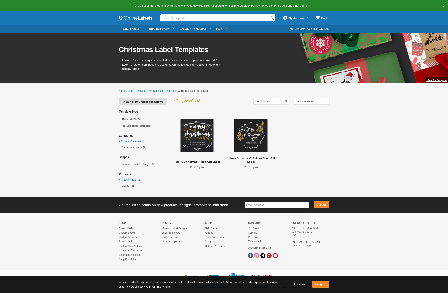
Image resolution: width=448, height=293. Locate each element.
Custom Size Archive (130, 246)
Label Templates (137, 90)
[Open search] (272, 18)
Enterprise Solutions (130, 254)
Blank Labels (130, 29)
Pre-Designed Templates (162, 90)
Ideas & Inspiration (172, 241)
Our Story (253, 228)
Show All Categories (131, 141)
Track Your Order (214, 237)
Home (122, 90)
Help (219, 29)
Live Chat (300, 28)
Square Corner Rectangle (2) (138, 164)
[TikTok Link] (263, 255)
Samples (210, 241)
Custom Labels (159, 29)
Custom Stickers (128, 237)
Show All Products (130, 180)
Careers (252, 232)
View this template (436, 80)
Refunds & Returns (215, 246)
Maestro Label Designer (175, 228)
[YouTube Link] (275, 255)
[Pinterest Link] (269, 255)
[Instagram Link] (257, 255)
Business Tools (170, 237)
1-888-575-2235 (320, 28)
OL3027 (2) (128, 185)
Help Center (211, 228)
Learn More (300, 284)
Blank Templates (131, 118)
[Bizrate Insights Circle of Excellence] (243, 273)
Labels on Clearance (130, 250)
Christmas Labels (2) (134, 147)
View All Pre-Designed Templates (143, 101)
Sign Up (322, 205)
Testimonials (255, 241)
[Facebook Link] (251, 255)
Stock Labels (126, 241)
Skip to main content (12, 3)
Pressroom (254, 237)
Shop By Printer (127, 259)
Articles (209, 232)
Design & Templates (192, 29)
